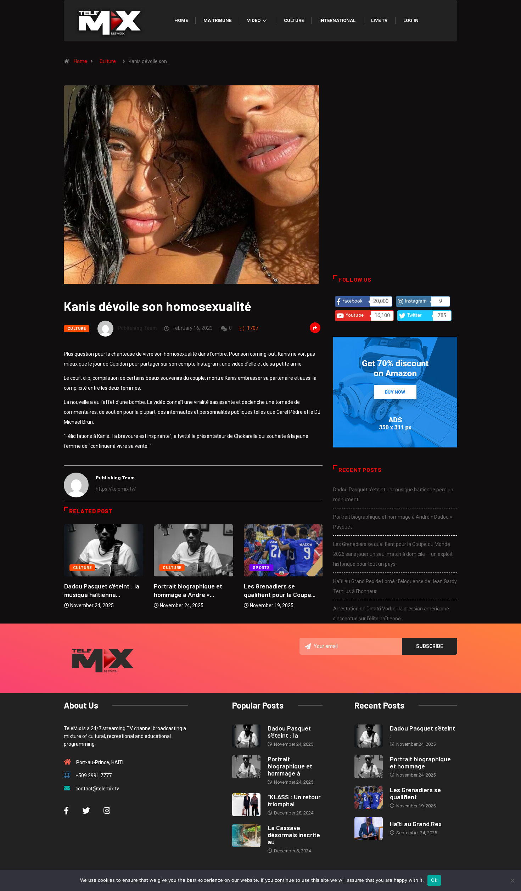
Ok (434, 880)
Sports (261, 567)
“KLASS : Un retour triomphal (294, 800)
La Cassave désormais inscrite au (294, 835)
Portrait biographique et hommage (420, 762)
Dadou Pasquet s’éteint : (422, 731)
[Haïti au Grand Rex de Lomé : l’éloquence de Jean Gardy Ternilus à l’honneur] (368, 828)
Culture (294, 20)
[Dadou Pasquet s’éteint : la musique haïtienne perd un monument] (246, 736)
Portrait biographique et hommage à (290, 766)
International (337, 20)
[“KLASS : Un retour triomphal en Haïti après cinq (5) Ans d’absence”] (246, 804)
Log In (411, 20)
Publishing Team (137, 328)
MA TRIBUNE (217, 20)
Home (181, 20)
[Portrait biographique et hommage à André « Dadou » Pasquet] (246, 766)
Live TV (379, 20)
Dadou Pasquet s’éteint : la (289, 731)
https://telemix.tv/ (116, 489)
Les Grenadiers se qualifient (415, 793)
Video (253, 20)
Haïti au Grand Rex (416, 824)
